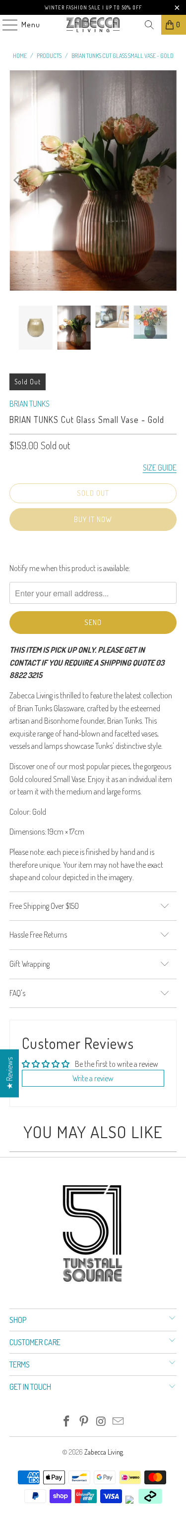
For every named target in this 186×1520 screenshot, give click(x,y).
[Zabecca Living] (93, 25)
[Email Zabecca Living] (118, 1422)
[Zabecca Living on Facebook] (67, 1422)
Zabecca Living (103, 1452)
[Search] (149, 25)
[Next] (169, 180)
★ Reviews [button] (9, 1073)
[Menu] (5, 25)
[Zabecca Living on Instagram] (101, 1422)
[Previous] (17, 180)
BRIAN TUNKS (29, 404)
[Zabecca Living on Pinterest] (83, 1422)
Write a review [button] (93, 1078)
